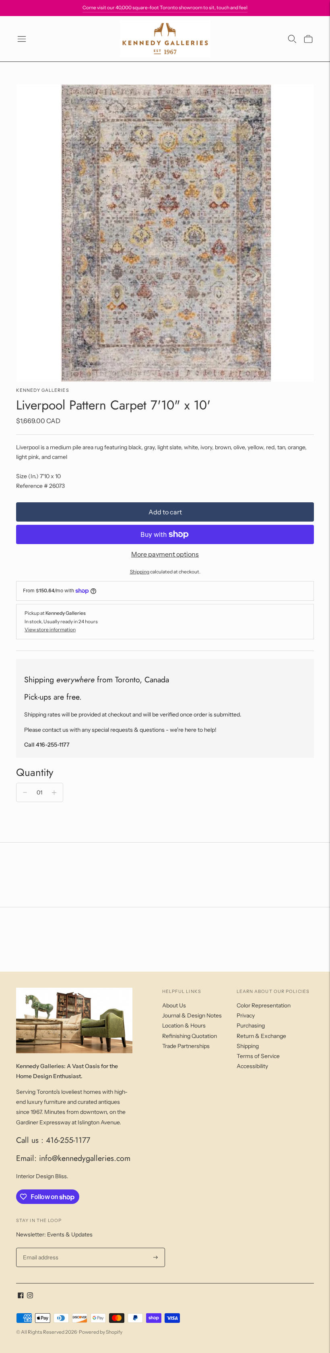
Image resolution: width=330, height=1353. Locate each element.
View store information (50, 629)
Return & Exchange (261, 1036)
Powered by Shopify (100, 1332)
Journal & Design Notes (192, 1015)
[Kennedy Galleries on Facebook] (21, 1296)
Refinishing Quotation (189, 1036)
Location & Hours (184, 1025)
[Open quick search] (292, 39)
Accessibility (252, 1066)
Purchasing (251, 1025)
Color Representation (264, 1005)
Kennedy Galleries (42, 390)
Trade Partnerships (186, 1046)
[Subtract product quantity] (24, 792)
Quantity (34, 772)
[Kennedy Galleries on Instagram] (30, 1296)
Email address (39, 1248)
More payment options (165, 554)
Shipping (139, 572)
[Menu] (21, 39)
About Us (174, 1005)
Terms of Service (258, 1056)
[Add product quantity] (54, 792)
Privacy (246, 1015)
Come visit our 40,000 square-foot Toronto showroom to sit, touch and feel (165, 7)
